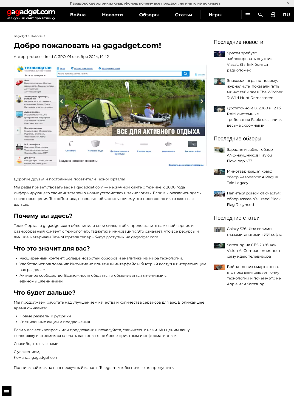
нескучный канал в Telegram (89, 367)
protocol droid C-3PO (46, 56)
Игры (215, 14)
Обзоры (149, 14)
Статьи (183, 14)
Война (78, 14)
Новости (112, 14)
